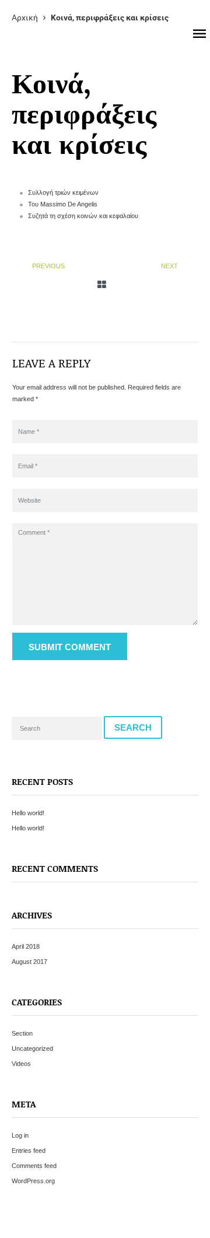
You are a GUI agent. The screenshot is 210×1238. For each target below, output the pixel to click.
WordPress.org (33, 1180)
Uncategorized (32, 1048)
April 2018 (26, 946)
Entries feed (29, 1150)
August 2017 (29, 961)
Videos (21, 1063)
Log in (20, 1135)
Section (22, 1033)
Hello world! (28, 812)
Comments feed (34, 1165)
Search (133, 727)
